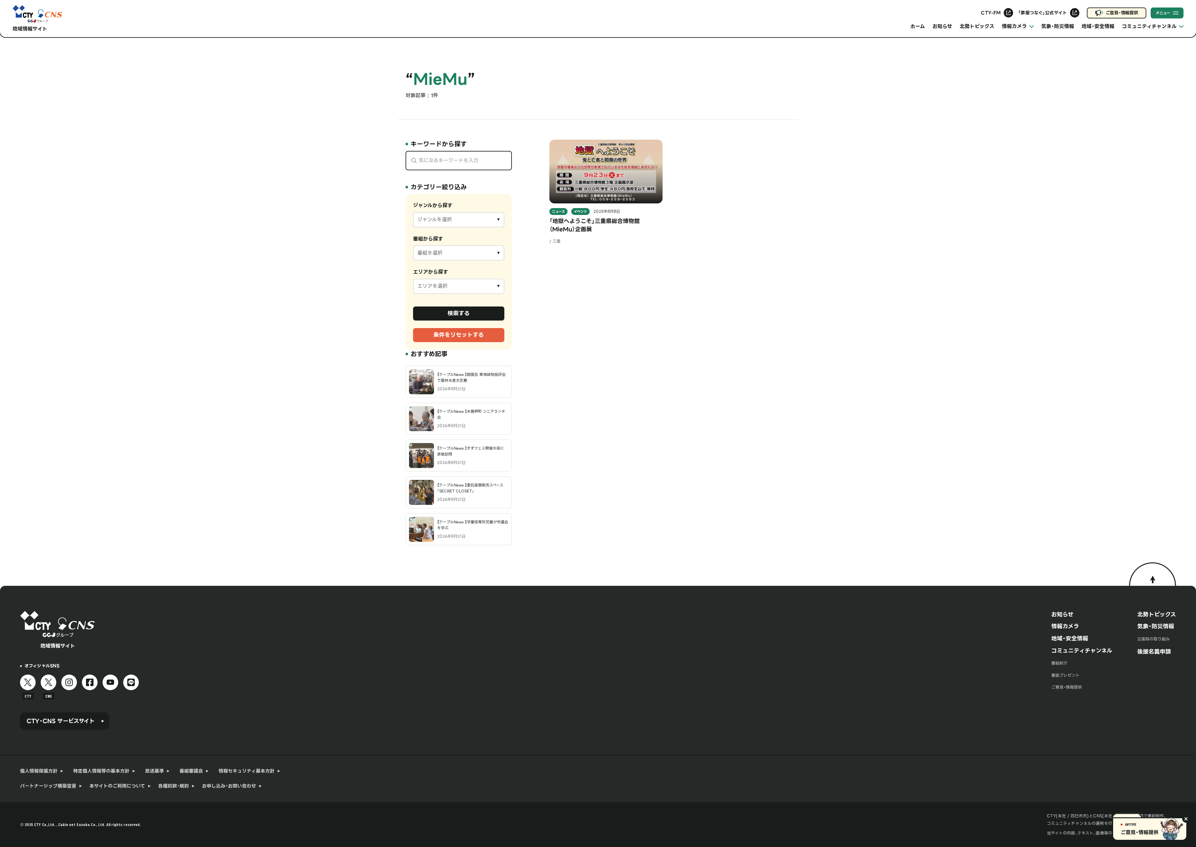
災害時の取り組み (1153, 639)
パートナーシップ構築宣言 (48, 786)
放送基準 (154, 771)
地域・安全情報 (1098, 26)
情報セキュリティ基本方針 (247, 771)
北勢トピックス (977, 26)
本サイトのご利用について (117, 786)
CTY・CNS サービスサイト (61, 720)
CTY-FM (991, 12)
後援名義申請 (1154, 651)
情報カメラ (1065, 626)
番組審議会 (191, 771)
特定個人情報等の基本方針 (101, 771)
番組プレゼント (1065, 675)
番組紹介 (1059, 663)
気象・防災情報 (1057, 26)
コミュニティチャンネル (1081, 650)
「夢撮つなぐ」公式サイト (1042, 12)
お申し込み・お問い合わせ (229, 786)
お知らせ (942, 26)
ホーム (917, 26)
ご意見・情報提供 (1122, 12)
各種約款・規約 (173, 786)
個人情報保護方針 (39, 771)
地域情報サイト (30, 29)
